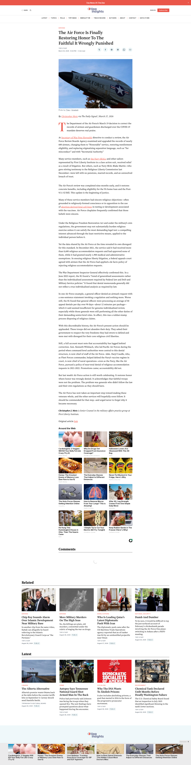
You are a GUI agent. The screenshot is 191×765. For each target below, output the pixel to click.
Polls (62, 18)
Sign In (153, 10)
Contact (132, 18)
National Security (143, 614)
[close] (188, 2)
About (122, 18)
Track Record (99, 18)
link (76, 421)
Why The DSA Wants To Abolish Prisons (109, 690)
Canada (25, 685)
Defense (62, 28)
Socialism (101, 685)
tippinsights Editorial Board (34, 703)
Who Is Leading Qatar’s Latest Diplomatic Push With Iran (111, 620)
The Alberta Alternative (35, 688)
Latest (44, 18)
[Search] (30, 10)
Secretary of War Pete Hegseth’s (76, 137)
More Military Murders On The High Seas (72, 618)
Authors (113, 18)
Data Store (144, 18)
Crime (61, 685)
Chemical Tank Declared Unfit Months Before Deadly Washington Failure (151, 692)
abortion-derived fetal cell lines (76, 206)
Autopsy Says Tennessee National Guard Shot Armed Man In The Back (73, 692)
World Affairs (103, 614)
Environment (140, 685)
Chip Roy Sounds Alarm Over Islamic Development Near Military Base (37, 620)
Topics (53, 18)
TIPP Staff (63, 48)
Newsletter (85, 18)
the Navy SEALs (98, 158)
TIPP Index (72, 18)
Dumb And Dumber (147, 617)
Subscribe (163, 10)
